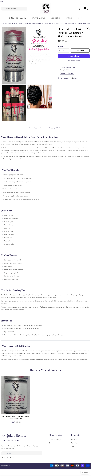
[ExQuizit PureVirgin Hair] (45, 8)
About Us (74, 440)
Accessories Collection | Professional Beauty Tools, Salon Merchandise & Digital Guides (28, 23)
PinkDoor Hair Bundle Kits (17, 18)
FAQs (72, 446)
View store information (67, 73)
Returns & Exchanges (55, 440)
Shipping (51, 443)
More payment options (73, 61)
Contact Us (74, 443)
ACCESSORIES (55, 18)
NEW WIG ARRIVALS (38, 18)
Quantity (60, 46)
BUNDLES (69, 18)
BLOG (80, 18)
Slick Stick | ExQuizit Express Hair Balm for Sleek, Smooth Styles (15, 417)
